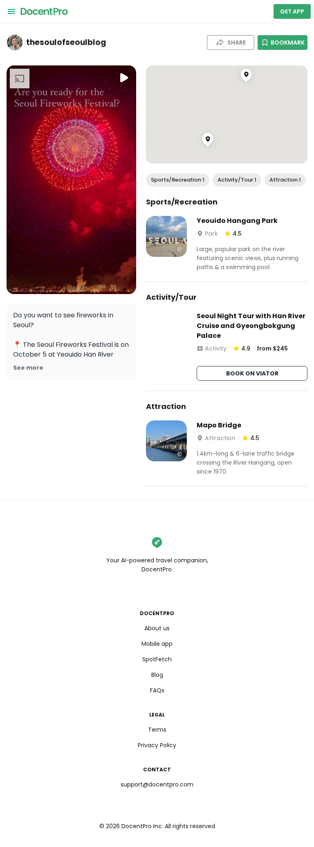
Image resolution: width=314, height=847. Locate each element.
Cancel (157, 485)
